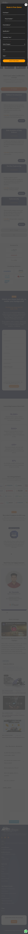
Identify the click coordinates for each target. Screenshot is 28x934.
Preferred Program (7, 41)
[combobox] (14, 44)
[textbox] (13, 44)
